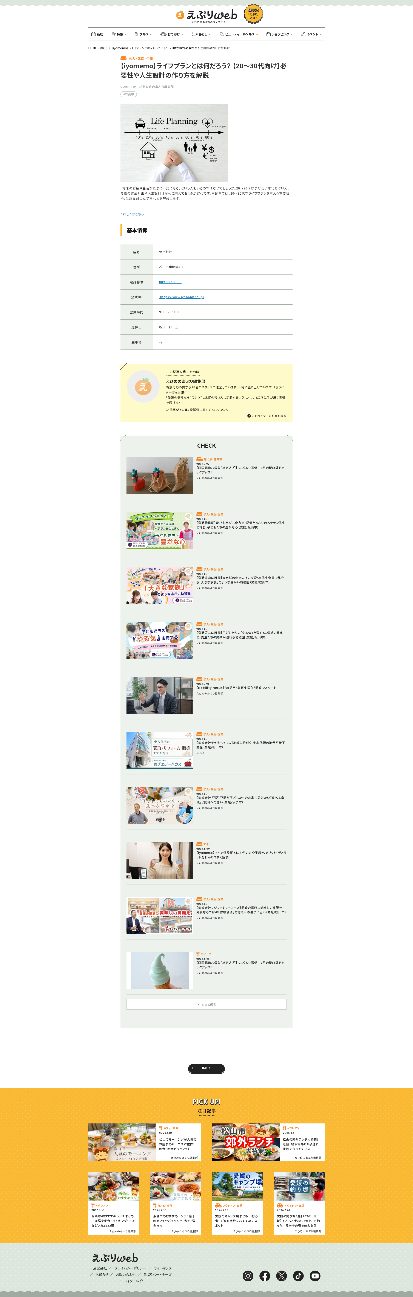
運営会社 (100, 1268)
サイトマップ (163, 1268)
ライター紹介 (133, 1281)
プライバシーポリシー (130, 1268)
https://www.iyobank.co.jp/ (181, 297)
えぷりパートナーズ (157, 1274)
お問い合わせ (126, 1274)
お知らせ (102, 1274)
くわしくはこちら (132, 214)
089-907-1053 (170, 282)
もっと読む (209, 1004)
